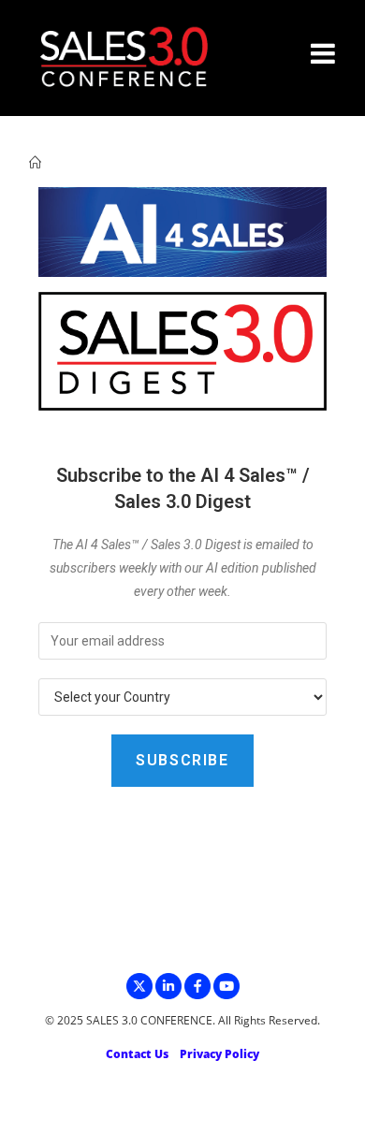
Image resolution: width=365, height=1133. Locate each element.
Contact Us (137, 1054)
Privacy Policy (219, 1054)
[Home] (35, 162)
